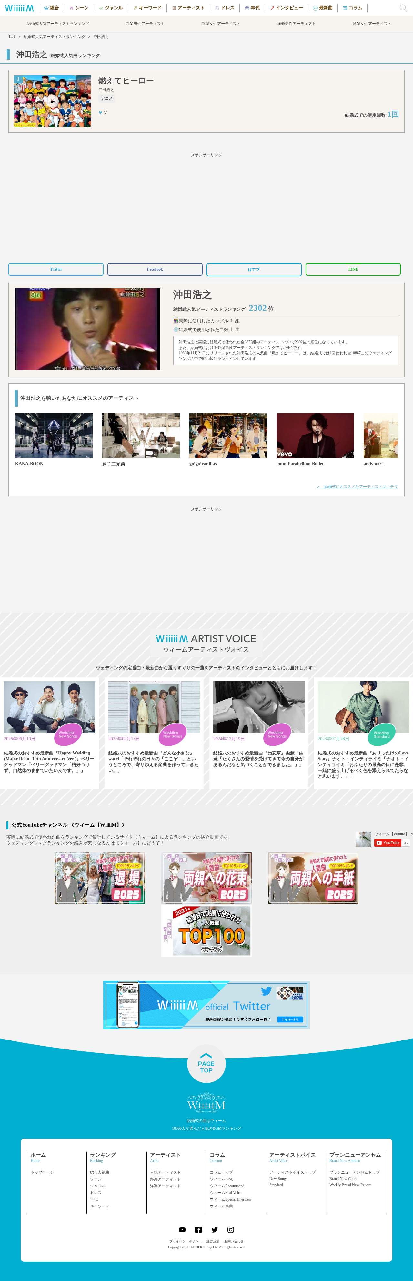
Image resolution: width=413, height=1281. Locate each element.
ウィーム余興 (221, 1206)
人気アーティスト (165, 1172)
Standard (276, 1185)
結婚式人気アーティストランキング (55, 36)
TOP (12, 36)
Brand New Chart (343, 1179)
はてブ (254, 269)
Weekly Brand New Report (350, 1185)
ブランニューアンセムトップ (354, 1172)
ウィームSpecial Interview (231, 1199)
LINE (353, 269)
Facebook (155, 269)
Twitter (56, 269)
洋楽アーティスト (165, 1186)
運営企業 (212, 1241)
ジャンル (98, 1186)
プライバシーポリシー (185, 1241)
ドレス (96, 1192)
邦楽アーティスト (165, 1179)
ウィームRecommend (227, 1186)
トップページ (42, 1172)
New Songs (278, 1179)
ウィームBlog (221, 1179)
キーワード (99, 1206)
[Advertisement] (206, 207)
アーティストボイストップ (292, 1172)
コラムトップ (221, 1172)
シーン (96, 1179)
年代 (94, 1199)
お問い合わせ (234, 1241)
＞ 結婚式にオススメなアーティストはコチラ (357, 486)
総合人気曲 (99, 1172)
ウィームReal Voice (225, 1192)
